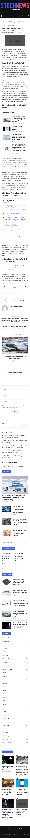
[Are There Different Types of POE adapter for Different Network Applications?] (6, 582)
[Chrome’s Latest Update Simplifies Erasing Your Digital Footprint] (22, 783)
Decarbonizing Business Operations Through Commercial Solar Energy (18, 137)
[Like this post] (17, 300)
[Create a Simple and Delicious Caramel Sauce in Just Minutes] (22, 803)
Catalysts (15, 652)
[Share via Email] (23, 300)
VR (15, 746)
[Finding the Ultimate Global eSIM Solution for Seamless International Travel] (6, 614)
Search (3, 423)
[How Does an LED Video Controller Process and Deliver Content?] (6, 593)
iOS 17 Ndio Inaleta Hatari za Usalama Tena (7, 768)
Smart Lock (15, 718)
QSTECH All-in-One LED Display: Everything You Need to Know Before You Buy (13, 498)
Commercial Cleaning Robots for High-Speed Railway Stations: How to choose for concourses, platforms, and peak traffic (19, 148)
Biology (15, 648)
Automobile (15, 641)
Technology (15, 736)
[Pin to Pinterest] (21, 300)
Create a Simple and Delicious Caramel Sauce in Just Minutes (22, 812)
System (15, 729)
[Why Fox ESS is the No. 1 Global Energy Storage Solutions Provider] (6, 625)
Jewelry (15, 683)
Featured (10, 21)
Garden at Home (14, 293)
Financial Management (15, 659)
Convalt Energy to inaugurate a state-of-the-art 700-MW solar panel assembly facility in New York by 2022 (22, 770)
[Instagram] (19, 16)
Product (15, 711)
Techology (15, 739)
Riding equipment (15, 715)
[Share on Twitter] (20, 300)
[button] (3, 351)
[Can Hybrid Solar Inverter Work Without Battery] (6, 129)
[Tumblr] (22, 16)
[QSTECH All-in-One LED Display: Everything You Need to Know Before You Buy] (15, 485)
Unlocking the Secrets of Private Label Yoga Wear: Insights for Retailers (19, 119)
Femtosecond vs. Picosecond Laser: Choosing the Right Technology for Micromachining (18, 509)
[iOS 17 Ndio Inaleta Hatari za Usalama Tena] (8, 760)
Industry (15, 676)
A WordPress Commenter (8, 466)
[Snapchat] (26, 16)
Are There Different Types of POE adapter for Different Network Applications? (14, 436)
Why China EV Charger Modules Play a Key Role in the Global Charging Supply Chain (20, 521)
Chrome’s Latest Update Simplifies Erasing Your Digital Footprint (22, 792)
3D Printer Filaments (15, 638)
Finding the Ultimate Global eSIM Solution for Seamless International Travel (13, 451)
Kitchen (15, 687)
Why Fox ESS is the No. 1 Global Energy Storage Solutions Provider (20, 624)
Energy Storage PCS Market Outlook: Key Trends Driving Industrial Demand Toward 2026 (14, 446)
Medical (15, 697)
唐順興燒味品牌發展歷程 (11, 225)
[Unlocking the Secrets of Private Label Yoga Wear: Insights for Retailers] (6, 120)
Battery (15, 645)
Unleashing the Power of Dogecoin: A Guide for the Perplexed (8, 792)
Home (3, 21)
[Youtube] (24, 16)
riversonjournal (10, 32)
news (22, 293)
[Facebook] (15, 16)
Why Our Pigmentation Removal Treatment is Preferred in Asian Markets (20, 533)
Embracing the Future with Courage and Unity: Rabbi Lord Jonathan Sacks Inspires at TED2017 (7, 813)
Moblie (15, 701)
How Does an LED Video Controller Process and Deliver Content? (20, 592)
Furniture (15, 666)
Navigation (20, 466)
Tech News (15, 732)
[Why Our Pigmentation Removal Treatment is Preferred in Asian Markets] (6, 533)
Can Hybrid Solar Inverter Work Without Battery (19, 128)
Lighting (15, 690)
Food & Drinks (15, 662)
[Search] (28, 16)
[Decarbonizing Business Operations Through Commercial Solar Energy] (6, 137)
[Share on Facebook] (18, 300)
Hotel (15, 673)
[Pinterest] (20, 16)
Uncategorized (15, 743)
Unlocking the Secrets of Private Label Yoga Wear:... (15, 357)
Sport (15, 722)
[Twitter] (17, 16)
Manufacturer (15, 694)
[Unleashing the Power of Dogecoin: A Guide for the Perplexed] (8, 783)
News (15, 704)
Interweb (15, 680)
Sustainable (15, 725)
